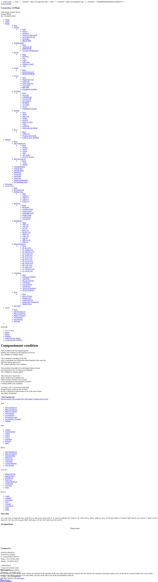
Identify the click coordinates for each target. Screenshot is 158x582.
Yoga (7, 487)
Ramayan (8, 480)
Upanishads (9, 484)
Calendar (8, 498)
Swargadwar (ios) (11, 417)
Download (8, 500)
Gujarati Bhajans (11, 463)
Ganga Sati (9, 460)
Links (7, 508)
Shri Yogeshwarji (11, 408)
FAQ (7, 502)
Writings (8, 441)
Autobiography (10, 432)
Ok (1, 579)
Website (8, 421)
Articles (7, 430)
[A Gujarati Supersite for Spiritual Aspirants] (6, 4)
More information (6, 581)
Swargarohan (9, 415)
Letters (7, 434)
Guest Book (9, 506)
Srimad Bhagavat (11, 482)
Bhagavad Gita (10, 474)
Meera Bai (8, 458)
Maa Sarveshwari (11, 409)
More (7, 443)
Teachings (8, 439)
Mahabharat (9, 478)
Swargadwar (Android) (13, 419)
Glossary (8, 504)
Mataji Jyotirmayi (11, 411)
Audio (7, 496)
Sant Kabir (8, 461)
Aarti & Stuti (9, 465)
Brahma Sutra (10, 476)
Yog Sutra (8, 486)
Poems (7, 435)
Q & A (7, 437)
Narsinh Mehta (10, 456)
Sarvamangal (9, 413)
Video (7, 510)
